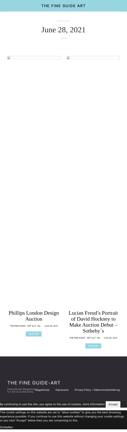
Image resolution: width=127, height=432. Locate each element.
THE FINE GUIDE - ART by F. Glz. (25, 326)
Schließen (6, 427)
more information (94, 404)
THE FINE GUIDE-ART (34, 382)
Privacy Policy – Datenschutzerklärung (97, 389)
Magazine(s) (42, 389)
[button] (119, 5)
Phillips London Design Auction (34, 316)
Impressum (62, 389)
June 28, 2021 (51, 326)
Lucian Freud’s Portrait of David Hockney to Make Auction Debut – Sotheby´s (93, 322)
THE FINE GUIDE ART (63, 6)
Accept (113, 404)
